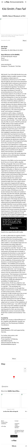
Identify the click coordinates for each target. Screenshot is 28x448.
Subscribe (14, 228)
